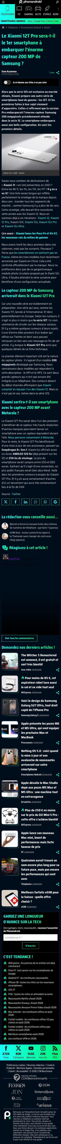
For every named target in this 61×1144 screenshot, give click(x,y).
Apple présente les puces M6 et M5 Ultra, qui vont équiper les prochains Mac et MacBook (40, 730)
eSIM (23, 907)
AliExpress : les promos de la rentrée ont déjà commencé (31, 964)
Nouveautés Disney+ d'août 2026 (25, 1003)
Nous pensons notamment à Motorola (31, 437)
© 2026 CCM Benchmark (41, 1071)
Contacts (50, 1065)
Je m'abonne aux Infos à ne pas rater (30, 82)
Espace (47, 14)
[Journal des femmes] (17, 1085)
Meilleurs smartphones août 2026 (26, 1034)
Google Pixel (39, 21)
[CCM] (44, 1085)
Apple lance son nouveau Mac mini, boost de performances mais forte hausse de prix (37, 839)
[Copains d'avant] (44, 1098)
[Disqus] (30, 594)
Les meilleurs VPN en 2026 (22, 1038)
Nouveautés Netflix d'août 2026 (25, 998)
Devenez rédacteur (36, 1065)
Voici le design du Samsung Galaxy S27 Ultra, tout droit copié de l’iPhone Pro (39, 705)
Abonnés (30, 1055)
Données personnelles (44, 1068)
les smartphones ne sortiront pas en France (30, 254)
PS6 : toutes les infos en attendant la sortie (30, 994)
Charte (12, 1071)
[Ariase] (44, 1105)
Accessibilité (22, 1071)
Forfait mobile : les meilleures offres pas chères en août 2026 (29, 1028)
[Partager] (57, 72)
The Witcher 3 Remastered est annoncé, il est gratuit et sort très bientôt (39, 659)
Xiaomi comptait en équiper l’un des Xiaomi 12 (26, 387)
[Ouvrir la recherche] (57, 2)
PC (19, 14)
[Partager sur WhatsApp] (45, 502)
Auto (38, 14)
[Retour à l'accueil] (30, 2)
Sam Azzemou (9, 71)
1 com (51, 72)
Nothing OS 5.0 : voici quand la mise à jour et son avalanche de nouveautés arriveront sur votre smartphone (39, 760)
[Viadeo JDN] (17, 1105)
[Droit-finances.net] (17, 1098)
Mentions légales (24, 1068)
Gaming (28, 14)
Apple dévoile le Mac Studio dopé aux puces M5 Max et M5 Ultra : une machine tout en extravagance (39, 789)
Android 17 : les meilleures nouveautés (28, 978)
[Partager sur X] (6, 502)
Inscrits (43, 1055)
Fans (6, 1055)
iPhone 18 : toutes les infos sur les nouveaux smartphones (31, 984)
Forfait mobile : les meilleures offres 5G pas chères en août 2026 (31, 1021)
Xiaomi (47, 27)
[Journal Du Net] (17, 1092)
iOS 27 (11, 989)
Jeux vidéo (26, 669)
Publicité (11, 1068)
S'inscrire (31, 946)
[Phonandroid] (7, 1115)
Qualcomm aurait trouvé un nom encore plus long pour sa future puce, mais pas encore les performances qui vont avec (40, 869)
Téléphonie (7, 14)
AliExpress (26, 692)
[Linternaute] (44, 1092)
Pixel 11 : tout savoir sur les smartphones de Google (30, 972)
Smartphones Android (31, 27)
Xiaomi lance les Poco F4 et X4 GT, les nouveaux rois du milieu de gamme (30, 235)
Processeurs (27, 742)
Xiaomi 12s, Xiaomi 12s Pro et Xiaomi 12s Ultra (29, 224)
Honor (50, 21)
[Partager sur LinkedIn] (25, 502)
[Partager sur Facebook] (16, 502)
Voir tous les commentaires (19, 638)
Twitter (16, 494)
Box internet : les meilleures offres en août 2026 (30, 1013)
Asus (30, 21)
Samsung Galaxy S (30, 715)
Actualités (26, 802)
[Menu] (3, 2)
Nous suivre (55, 502)
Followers (18, 1055)
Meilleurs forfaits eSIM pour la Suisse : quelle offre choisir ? (40, 897)
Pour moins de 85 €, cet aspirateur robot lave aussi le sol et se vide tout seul (39, 682)
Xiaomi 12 (43, 218)
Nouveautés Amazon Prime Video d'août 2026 (32, 1007)
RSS (55, 1055)
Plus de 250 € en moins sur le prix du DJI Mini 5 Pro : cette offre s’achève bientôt (40, 815)
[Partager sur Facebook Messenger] (35, 502)
